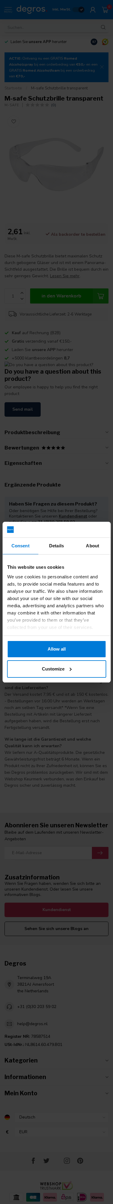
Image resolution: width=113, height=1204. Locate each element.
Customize (53, 668)
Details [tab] (56, 545)
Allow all (57, 649)
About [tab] (92, 545)
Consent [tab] (20, 545)
